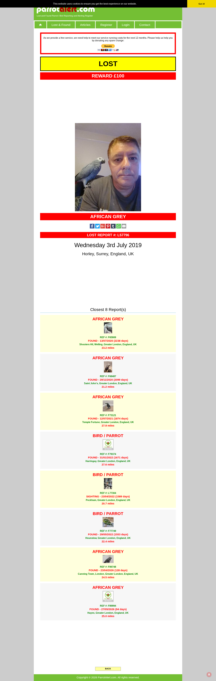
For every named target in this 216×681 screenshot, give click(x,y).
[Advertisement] (145, 9)
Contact (144, 24)
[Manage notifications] (209, 674)
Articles (85, 24)
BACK (108, 668)
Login (126, 24)
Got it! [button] (202, 4)
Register (106, 24)
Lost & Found (61, 24)
